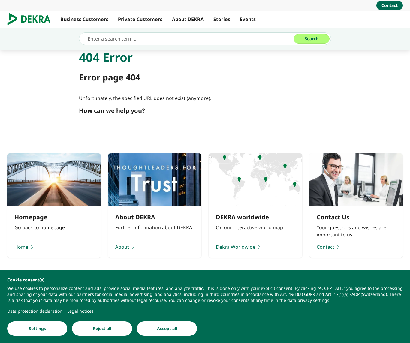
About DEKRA (188, 19)
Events (248, 19)
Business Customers (84, 19)
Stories (221, 19)
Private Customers (140, 19)
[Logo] (31, 19)
